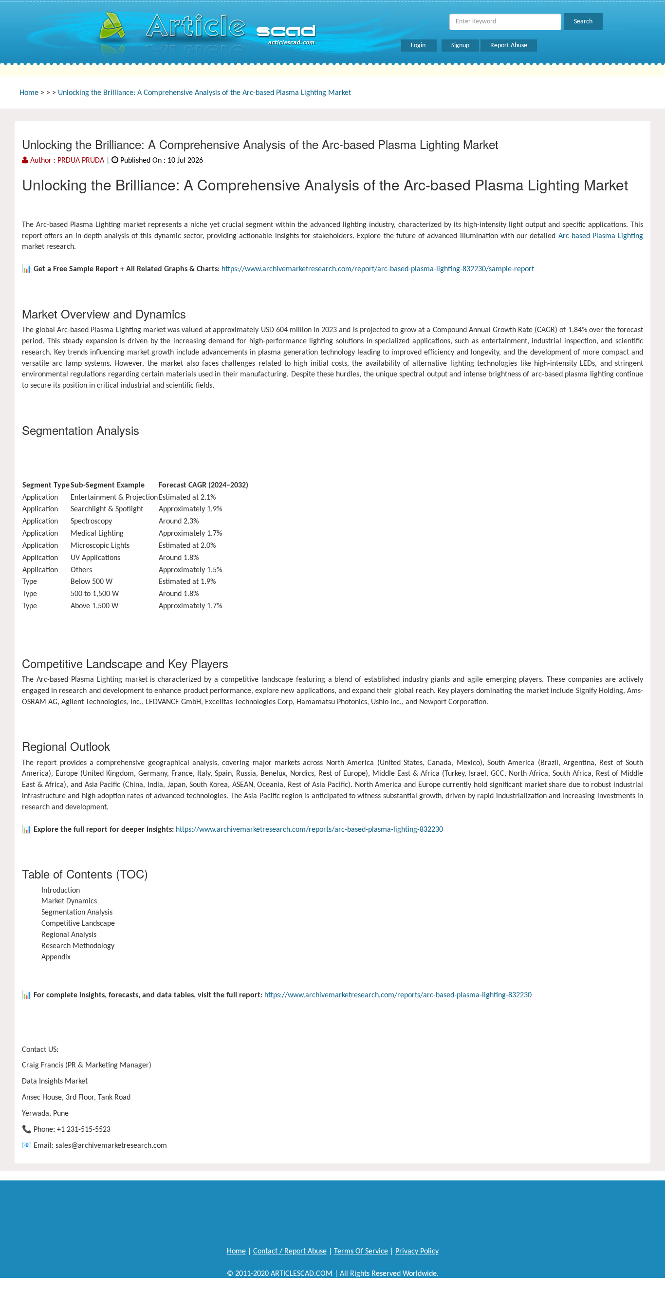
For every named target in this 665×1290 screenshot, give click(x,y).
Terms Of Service (361, 1251)
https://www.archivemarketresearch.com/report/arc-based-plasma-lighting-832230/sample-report (378, 269)
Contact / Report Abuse (290, 1251)
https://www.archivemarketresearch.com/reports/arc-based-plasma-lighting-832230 (309, 830)
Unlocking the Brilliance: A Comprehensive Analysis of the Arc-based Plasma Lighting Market (204, 93)
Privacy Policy (417, 1251)
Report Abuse (508, 45)
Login (419, 45)
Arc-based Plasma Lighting (600, 236)
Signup (460, 45)
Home (28, 93)
